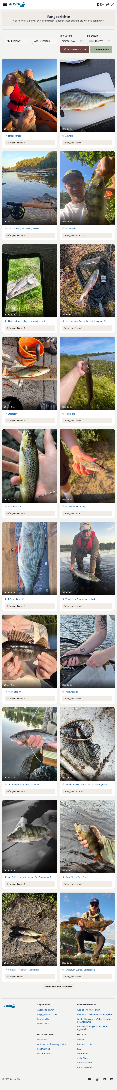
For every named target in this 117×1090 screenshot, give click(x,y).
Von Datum (66, 35)
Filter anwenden (101, 49)
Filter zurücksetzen (76, 49)
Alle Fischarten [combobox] (42, 40)
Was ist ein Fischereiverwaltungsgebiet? (95, 1014)
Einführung (42, 1039)
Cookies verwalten (85, 1067)
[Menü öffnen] (4, 4)
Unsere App (82, 1053)
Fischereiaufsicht (45, 1053)
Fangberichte (43, 1019)
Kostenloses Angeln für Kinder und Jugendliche (93, 1028)
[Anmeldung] (113, 5)
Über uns (81, 1039)
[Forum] (112, 1079)
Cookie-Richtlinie (84, 1062)
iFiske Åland (82, 1058)
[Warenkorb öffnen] (107, 4)
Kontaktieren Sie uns (86, 1044)
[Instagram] (97, 1079)
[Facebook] (89, 1079)
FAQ (79, 1048)
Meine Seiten (43, 1023)
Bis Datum (92, 35)
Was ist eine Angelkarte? (88, 1009)
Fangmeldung (43, 1048)
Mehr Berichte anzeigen (58, 986)
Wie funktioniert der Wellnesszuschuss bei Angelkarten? (94, 1020)
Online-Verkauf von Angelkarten (51, 1044)
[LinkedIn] (104, 1079)
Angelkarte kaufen (45, 1009)
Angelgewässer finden (47, 1014)
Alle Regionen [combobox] (14, 40)
